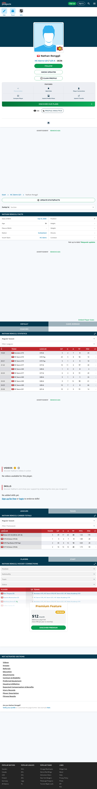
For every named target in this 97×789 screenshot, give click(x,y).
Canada (4, 772)
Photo (61, 781)
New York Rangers (46, 778)
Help (60, 775)
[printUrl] (48, 123)
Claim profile (50, 78)
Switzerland (42, 233)
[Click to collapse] (95, 334)
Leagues (24, 511)
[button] (48, 66)
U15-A (42, 353)
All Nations (5, 784)
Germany (5, 781)
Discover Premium (48, 628)
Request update (88, 242)
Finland (4, 778)
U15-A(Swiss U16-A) (10, 539)
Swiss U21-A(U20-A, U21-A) (13, 535)
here (48, 708)
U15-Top (42, 357)
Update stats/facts (50, 200)
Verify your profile (9, 708)
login (21, 498)
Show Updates (48, 72)
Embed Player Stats (86, 320)
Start (4, 195)
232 (38, 111)
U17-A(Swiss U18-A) (10, 547)
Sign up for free (9, 498)
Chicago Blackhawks (46, 769)
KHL (22, 772)
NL (22, 784)
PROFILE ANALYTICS (53, 111)
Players (24, 559)
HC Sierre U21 (41, 61)
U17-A (42, 365)
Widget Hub (63, 769)
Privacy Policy (63, 778)
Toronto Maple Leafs (46, 784)
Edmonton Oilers (45, 775)
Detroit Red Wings (46, 772)
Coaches (24, 329)
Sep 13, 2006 (42, 219)
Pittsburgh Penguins (46, 781)
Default (24, 324)
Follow (48, 66)
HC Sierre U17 (19, 365)
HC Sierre (43, 238)
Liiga (22, 781)
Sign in (81, 3)
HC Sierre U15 (19, 357)
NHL (22, 769)
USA (3, 775)
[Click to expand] (95, 564)
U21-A (52, 61)
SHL (22, 775)
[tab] (24, 324)
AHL (22, 778)
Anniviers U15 (19, 353)
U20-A (42, 369)
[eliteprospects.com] (6, 3)
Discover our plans (48, 104)
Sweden (4, 769)
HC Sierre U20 (19, 369)
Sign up (72, 3)
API (60, 784)
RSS (60, 787)
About (61, 772)
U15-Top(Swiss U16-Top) (12, 543)
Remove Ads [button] (55, 131)
